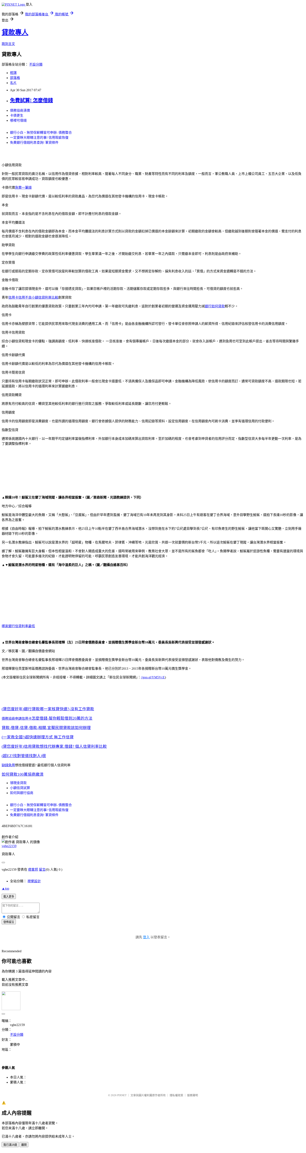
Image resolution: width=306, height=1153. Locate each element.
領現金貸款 (18, 783)
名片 (13, 83)
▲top (5, 888)
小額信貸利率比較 (45, 297)
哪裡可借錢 (18, 120)
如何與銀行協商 (21, 793)
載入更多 (8, 896)
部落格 (15, 78)
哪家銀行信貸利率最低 (18, 626)
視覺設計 (34, 881)
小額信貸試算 (20, 788)
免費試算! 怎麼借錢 (31, 100)
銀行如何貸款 (215, 306)
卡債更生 (16, 115)
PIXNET (122, 1095)
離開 (24, 1144)
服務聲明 (192, 1095)
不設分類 (35, 64)
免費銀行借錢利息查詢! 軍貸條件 (34, 142)
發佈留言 (8, 922)
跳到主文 (8, 44)
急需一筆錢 (23, 187)
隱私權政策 (176, 1095)
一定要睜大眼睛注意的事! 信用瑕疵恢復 (39, 137)
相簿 (13, 73)
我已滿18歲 (10, 1144)
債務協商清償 (20, 110)
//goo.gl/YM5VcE (153, 677)
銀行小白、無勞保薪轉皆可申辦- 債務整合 (41, 132)
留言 (42, 869)
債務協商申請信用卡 (17, 718)
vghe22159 (9, 846)
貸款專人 (15, 32)
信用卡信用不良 (20, 297)
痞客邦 (33, 869)
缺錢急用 (8, 765)
